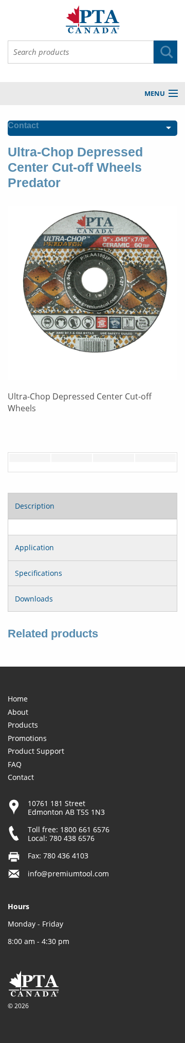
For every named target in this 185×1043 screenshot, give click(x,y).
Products (23, 725)
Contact (21, 777)
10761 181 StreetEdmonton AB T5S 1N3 (66, 807)
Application (34, 547)
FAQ (15, 764)
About (18, 712)
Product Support (36, 751)
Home (18, 699)
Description (34, 506)
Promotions (27, 738)
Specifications (38, 573)
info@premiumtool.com (68, 873)
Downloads (34, 599)
